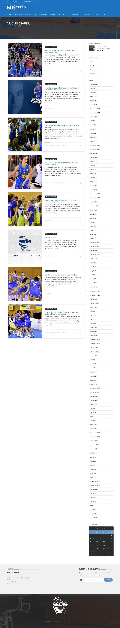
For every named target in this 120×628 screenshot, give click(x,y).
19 (100, 545)
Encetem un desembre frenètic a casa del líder (61, 275)
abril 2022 (93, 226)
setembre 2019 (94, 352)
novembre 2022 (95, 198)
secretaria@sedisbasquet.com (15, 1)
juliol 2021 (93, 262)
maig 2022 (93, 222)
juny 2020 (93, 315)
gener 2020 (93, 335)
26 (100, 548)
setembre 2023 (94, 157)
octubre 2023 (94, 153)
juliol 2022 (93, 214)
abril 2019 (93, 372)
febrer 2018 (93, 428)
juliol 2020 (93, 311)
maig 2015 (93, 505)
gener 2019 (93, 384)
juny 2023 (93, 169)
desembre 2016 (95, 481)
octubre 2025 (94, 84)
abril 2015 (93, 509)
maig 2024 (93, 125)
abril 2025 (93, 92)
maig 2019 (93, 368)
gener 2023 (93, 190)
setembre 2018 (94, 400)
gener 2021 (93, 287)
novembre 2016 (95, 485)
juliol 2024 (93, 121)
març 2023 (93, 181)
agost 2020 (93, 307)
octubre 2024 (94, 117)
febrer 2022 (93, 234)
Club (10, 14)
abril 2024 (93, 129)
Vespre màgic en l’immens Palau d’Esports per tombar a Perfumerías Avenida (61, 313)
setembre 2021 (94, 254)
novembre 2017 (95, 437)
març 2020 (93, 327)
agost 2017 (93, 449)
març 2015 (93, 514)
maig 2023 (93, 173)
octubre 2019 (94, 347)
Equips (53, 14)
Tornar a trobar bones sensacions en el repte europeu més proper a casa (60, 201)
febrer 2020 (93, 331)
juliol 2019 (93, 360)
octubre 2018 (94, 396)
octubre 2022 (94, 202)
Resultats (62, 14)
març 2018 (93, 424)
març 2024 (93, 133)
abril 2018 (93, 420)
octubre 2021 (94, 250)
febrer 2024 (93, 137)
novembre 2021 (95, 246)
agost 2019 (93, 356)
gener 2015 (93, 518)
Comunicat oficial (51, 237)
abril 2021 (93, 275)
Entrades (18, 14)
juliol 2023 (93, 165)
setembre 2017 (94, 445)
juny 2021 (93, 266)
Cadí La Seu (49, 145)
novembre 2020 (95, 295)
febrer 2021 (93, 283)
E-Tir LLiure (93, 74)
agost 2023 (93, 161)
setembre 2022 (94, 206)
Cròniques (64, 145)
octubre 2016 (94, 489)
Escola (27, 14)
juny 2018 (93, 412)
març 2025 (93, 96)
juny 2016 (93, 501)
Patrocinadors (74, 14)
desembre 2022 (95, 194)
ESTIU (104, 14)
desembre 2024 (95, 109)
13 (104, 542)
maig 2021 (93, 271)
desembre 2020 (95, 291)
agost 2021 (93, 258)
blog (91, 61)
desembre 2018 (95, 388)
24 (93, 548)
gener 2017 (93, 477)
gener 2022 (93, 238)
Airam (36, 14)
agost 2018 (93, 404)
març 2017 (93, 469)
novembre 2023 (95, 149)
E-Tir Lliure (86, 14)
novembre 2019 (95, 343)
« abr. (91, 555)
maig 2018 (93, 416)
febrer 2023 (93, 185)
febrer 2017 (93, 473)
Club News (48, 70)
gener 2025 (93, 104)
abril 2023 (93, 177)
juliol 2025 (93, 88)
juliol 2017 (93, 453)
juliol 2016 (93, 497)
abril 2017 (93, 465)
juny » (105, 554)
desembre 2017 (95, 433)
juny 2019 (93, 364)
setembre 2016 (94, 493)
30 (90, 552)
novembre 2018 (95, 392)
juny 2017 (93, 457)
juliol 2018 (93, 408)
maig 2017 (93, 461)
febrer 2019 (93, 380)
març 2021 (93, 279)
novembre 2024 (95, 113)
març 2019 (93, 376)
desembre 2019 (95, 339)
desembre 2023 (95, 145)
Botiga (96, 14)
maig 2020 (93, 319)
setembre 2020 (94, 303)
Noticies (44, 14)
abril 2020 (93, 323)
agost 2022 (93, 210)
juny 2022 (93, 218)
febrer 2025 (93, 100)
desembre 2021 (95, 242)
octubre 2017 (94, 441)
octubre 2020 (94, 299)
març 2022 (93, 230)
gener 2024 (93, 141)
